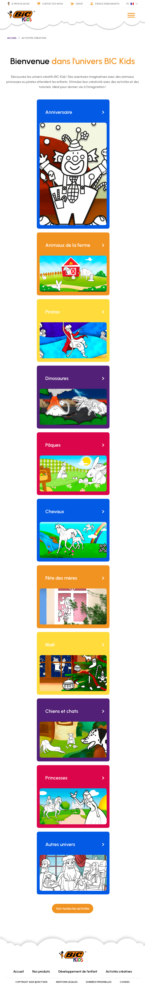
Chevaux (54, 511)
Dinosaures (57, 378)
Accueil (12, 38)
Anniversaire (58, 112)
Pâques (53, 445)
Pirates (52, 312)
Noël (50, 644)
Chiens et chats (61, 711)
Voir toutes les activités (72, 908)
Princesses (56, 778)
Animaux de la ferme (67, 245)
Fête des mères (61, 578)
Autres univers (60, 844)
